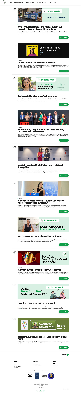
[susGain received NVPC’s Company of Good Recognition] (43, 153)
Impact (50, 2)
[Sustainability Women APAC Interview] (43, 84)
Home (11, 2)
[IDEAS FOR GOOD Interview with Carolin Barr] (43, 224)
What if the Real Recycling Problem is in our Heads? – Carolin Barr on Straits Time (40, 28)
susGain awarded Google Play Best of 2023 (39, 269)
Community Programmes (41, 2)
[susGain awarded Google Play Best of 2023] (43, 258)
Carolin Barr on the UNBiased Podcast (37, 62)
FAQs (15, 364)
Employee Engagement (18, 2)
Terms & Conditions (17, 366)
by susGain (14, 8)
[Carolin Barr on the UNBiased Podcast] (43, 50)
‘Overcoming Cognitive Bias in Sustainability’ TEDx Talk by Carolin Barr (41, 130)
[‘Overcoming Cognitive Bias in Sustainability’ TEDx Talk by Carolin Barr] (43, 117)
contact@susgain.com (40, 387)
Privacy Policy (16, 365)
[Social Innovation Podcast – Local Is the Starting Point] (43, 325)
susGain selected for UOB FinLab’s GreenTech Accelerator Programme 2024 (41, 201)
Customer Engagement (30, 2)
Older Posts (64, 354)
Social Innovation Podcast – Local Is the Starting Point (42, 337)
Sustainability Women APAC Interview (38, 96)
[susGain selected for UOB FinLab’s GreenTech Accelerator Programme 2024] (43, 188)
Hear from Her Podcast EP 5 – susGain (37, 303)
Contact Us (55, 365)
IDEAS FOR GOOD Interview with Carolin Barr (40, 236)
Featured (20, 24)
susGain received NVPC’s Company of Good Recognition (40, 166)
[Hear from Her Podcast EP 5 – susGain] (43, 291)
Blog (55, 2)
